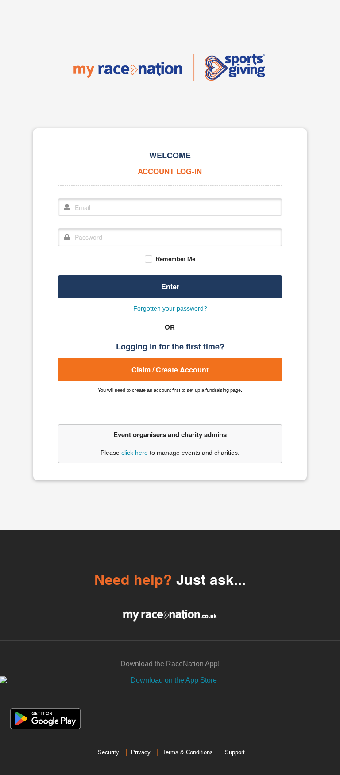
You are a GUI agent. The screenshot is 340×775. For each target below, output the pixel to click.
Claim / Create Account (170, 369)
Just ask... (211, 579)
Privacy (141, 752)
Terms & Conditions (187, 752)
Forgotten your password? (170, 308)
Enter (170, 286)
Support (235, 752)
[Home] (170, 67)
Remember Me (175, 259)
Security (108, 752)
